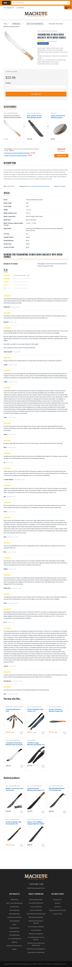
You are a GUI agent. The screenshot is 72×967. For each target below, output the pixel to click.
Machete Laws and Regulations (36, 949)
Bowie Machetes (14, 910)
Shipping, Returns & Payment (57, 910)
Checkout (21, 7)
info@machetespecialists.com (36, 888)
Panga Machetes (14, 928)
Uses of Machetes (36, 930)
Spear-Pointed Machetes (55, 706)
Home (5, 24)
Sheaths (14, 949)
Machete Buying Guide (36, 899)
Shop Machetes (5, 3)
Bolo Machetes (9, 706)
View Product (21, 812)
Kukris (28, 740)
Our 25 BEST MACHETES (36, 903)
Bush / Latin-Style (31, 220)
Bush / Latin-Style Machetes (35, 24)
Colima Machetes (14, 921)
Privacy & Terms (57, 914)
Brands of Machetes (36, 910)
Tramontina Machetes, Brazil (34, 199)
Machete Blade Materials (36, 917)
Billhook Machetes (14, 914)
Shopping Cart (57, 899)
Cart (10, 7)
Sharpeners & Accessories (14, 945)
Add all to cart (61, 155)
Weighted (33, 740)
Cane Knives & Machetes (14, 917)
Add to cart (37, 94)
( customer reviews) (51, 41)
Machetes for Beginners (36, 934)
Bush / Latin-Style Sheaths (33, 113)
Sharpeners (54, 113)
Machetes (54, 31)
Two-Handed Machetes (14, 938)
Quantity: (8, 83)
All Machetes (16, 24)
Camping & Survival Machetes (36, 952)
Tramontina (62, 186)
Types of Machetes (36, 906)
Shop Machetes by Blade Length (36, 914)
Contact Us (57, 906)
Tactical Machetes (14, 935)
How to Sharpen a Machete (36, 926)
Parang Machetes (14, 931)
